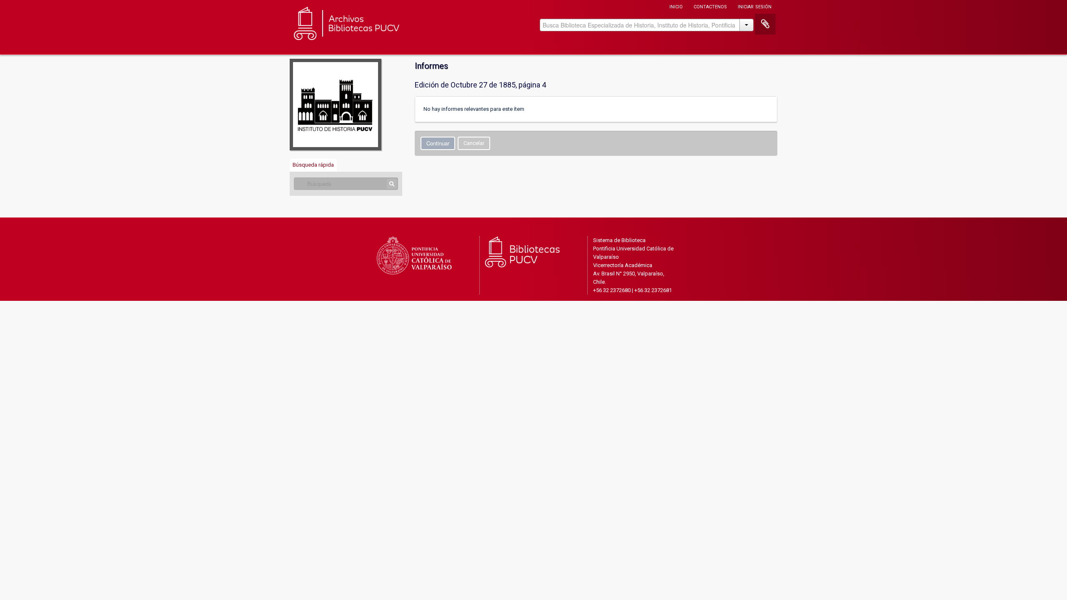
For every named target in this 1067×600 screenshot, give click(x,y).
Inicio (676, 6)
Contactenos (710, 6)
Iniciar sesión (754, 6)
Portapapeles (765, 24)
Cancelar (473, 143)
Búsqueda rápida (313, 165)
